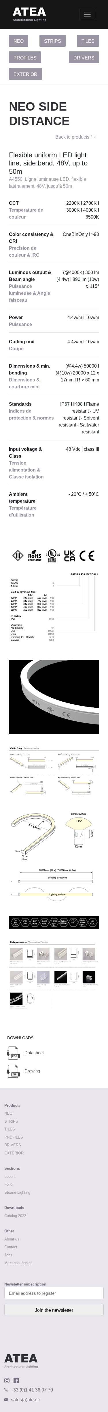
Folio (8, 1184)
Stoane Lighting (17, 1192)
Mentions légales (18, 1263)
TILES (88, 41)
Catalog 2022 (15, 1216)
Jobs (8, 1255)
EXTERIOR (25, 74)
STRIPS (52, 41)
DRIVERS (83, 57)
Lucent (10, 1176)
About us (11, 1239)
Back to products (72, 137)
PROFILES (25, 57)
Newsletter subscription (25, 1284)
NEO (19, 41)
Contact (10, 1247)
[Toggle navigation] (87, 14)
